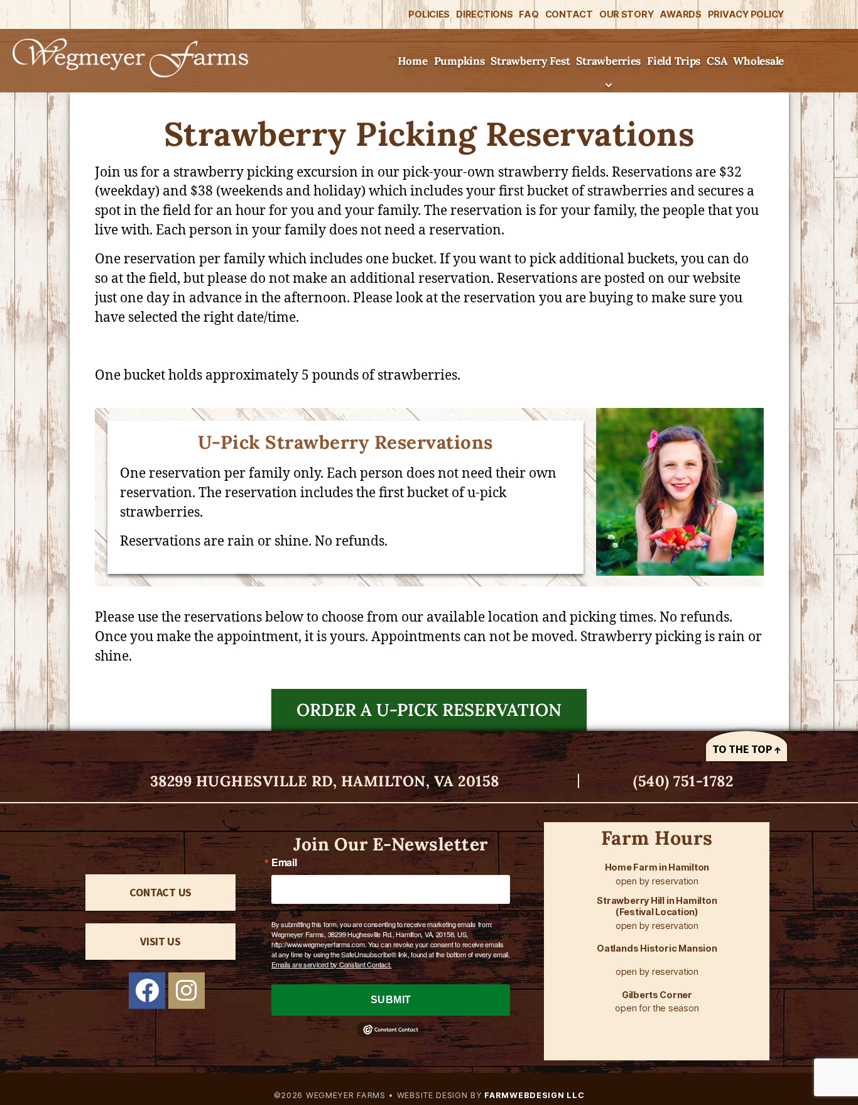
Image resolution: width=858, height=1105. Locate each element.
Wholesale (758, 61)
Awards (680, 14)
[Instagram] (186, 990)
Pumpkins (459, 61)
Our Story (626, 14)
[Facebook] (147, 990)
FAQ (528, 14)
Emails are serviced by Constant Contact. (331, 964)
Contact (569, 14)
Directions (484, 14)
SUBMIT (391, 999)
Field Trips (673, 61)
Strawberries (608, 61)
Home (413, 61)
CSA (717, 61)
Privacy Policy (746, 14)
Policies (429, 14)
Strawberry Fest (530, 61)
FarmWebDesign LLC (533, 1095)
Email (284, 862)
